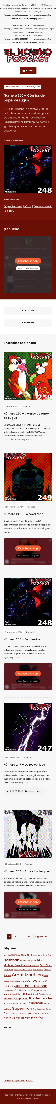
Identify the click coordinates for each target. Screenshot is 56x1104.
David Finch (18, 970)
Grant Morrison (27, 975)
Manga (7, 993)
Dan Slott (46, 965)
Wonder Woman (24, 1017)
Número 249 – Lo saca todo (23, 514)
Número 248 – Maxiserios (22, 639)
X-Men (39, 1017)
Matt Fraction (40, 994)
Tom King (13, 1013)
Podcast (27, 406)
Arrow (40, 955)
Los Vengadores (36, 990)
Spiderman (35, 1003)
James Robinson (16, 981)
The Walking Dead (42, 1009)
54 (29, 936)
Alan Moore (25, 955)
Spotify (9, 211)
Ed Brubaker (27, 970)
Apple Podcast (13, 206)
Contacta (28, 322)
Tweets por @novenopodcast (18, 1080)
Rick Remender (40, 998)
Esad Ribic (38, 969)
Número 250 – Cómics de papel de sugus (24, 98)
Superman (22, 1008)
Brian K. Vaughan (28, 961)
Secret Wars (21, 1003)
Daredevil (8, 969)
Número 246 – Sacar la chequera (27, 871)
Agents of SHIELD (11, 955)
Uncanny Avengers (28, 1013)
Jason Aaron (33, 981)
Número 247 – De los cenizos (24, 765)
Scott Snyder (9, 1003)
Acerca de (28, 310)
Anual (35, 955)
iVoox (27, 206)
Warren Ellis (9, 1017)
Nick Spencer (20, 998)
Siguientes (41, 936)
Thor (6, 1013)
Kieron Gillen (9, 990)
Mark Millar (16, 994)
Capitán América (31, 966)
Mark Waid (28, 994)
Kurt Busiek (20, 990)
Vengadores (44, 1013)
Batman (12, 960)
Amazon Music (43, 206)
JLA (13, 986)
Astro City (47, 955)
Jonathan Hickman (31, 985)
